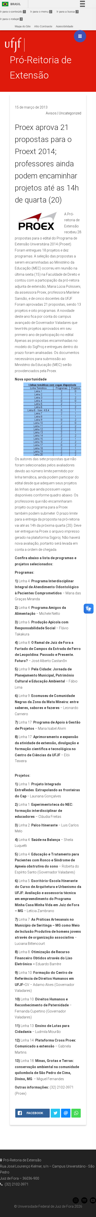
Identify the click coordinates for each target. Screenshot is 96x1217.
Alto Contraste (43, 26)
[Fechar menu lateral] (80, 36)
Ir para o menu (40, 11)
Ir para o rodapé (11, 19)
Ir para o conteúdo (12, 11)
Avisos (51, 113)
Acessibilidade (64, 26)
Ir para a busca (67, 11)
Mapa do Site (23, 26)
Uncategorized (70, 113)
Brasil (10, 4)
